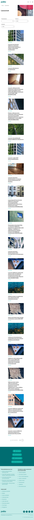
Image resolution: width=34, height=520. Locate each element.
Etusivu (3, 5)
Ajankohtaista (7, 5)
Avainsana (3, 24)
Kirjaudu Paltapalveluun (18, 461)
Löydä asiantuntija (18, 454)
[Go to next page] (22, 440)
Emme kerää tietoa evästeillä (28, 517)
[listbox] (21, 21)
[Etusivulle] (3, 2)
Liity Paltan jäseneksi (17, 458)
